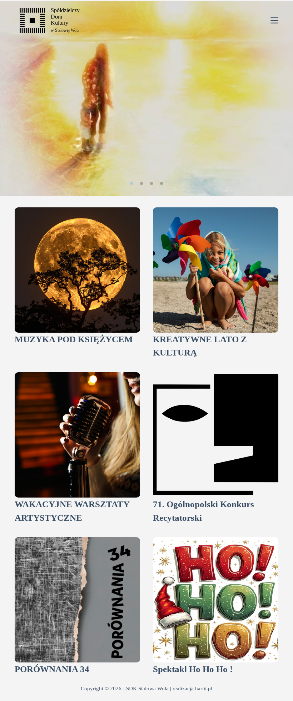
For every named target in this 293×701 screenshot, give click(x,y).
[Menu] (274, 20)
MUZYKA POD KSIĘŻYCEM (74, 339)
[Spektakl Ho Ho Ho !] (215, 599)
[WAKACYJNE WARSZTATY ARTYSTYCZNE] (77, 435)
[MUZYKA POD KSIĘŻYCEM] (77, 270)
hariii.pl (203, 688)
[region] (146, 98)
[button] (131, 183)
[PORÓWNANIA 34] (77, 599)
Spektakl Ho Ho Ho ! (193, 669)
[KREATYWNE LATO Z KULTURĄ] (215, 270)
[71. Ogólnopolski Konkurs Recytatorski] (215, 435)
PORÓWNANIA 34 (52, 669)
